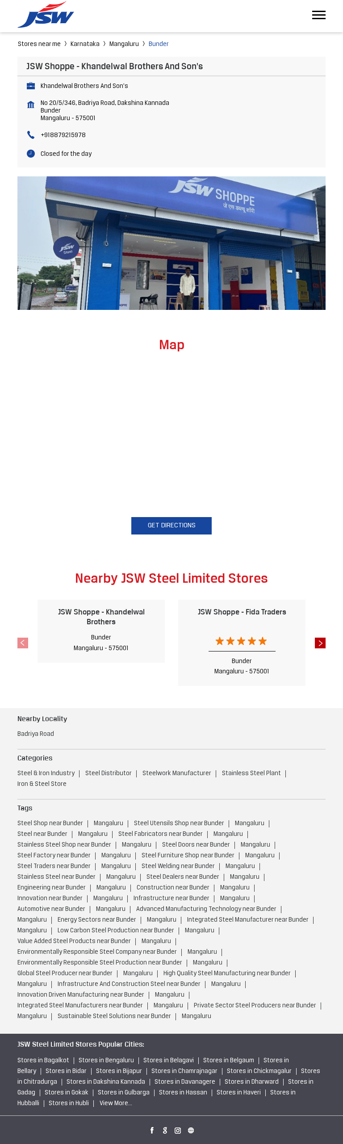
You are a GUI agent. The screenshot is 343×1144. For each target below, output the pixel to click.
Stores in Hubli (69, 1103)
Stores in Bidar (66, 1071)
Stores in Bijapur (119, 1071)
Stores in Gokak (66, 1093)
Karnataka (85, 44)
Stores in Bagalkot (43, 1060)
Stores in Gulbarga (124, 1093)
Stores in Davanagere (185, 1082)
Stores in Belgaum (228, 1060)
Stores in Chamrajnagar (184, 1071)
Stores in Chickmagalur (259, 1071)
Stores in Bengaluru (106, 1060)
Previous (22, 643)
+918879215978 (63, 135)
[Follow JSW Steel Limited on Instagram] (178, 1129)
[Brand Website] (191, 1129)
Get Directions (172, 525)
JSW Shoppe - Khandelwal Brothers (101, 616)
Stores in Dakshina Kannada (106, 1082)
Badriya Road (35, 734)
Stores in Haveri (239, 1093)
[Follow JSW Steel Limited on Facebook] (152, 1129)
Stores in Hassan (183, 1093)
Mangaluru (124, 44)
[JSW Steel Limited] (50, 16)
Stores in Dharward (252, 1082)
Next (320, 643)
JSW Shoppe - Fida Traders (242, 611)
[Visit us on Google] (165, 1129)
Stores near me (39, 44)
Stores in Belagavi (168, 1060)
